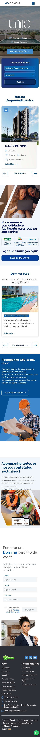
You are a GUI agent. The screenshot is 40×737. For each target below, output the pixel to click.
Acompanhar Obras (14, 393)
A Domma (5, 668)
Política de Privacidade (13, 611)
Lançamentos (26, 668)
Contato (4, 675)
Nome (6, 575)
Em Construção (27, 671)
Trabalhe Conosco (8, 690)
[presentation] (4, 173)
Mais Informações (19, 51)
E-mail (6, 585)
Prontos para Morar (29, 675)
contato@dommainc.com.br (16, 711)
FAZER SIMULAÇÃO (20, 258)
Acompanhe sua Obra (27, 680)
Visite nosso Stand (28, 685)
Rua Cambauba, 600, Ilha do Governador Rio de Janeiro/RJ (20, 706)
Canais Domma (7, 679)
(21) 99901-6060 (11, 697)
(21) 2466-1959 (11, 701)
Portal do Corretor (8, 686)
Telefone (7, 595)
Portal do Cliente (8, 683)
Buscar (20, 82)
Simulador (5, 671)
